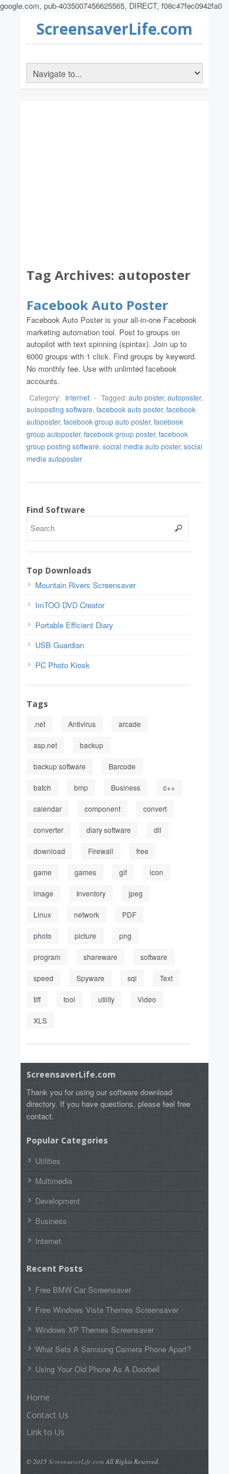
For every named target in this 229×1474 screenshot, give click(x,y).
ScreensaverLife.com (114, 28)
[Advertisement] (114, 186)
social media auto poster (141, 446)
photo (42, 936)
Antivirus (82, 724)
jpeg (136, 893)
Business (125, 787)
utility (106, 999)
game (42, 872)
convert (155, 808)
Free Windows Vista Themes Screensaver (107, 1309)
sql (132, 978)
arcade (130, 724)
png (125, 936)
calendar (47, 808)
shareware (100, 957)
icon (156, 872)
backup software (59, 766)
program (46, 957)
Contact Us (47, 1414)
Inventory (91, 893)
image (43, 893)
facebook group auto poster (106, 421)
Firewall (100, 851)
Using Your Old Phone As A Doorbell (97, 1369)
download (49, 851)
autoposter (184, 397)
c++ (169, 787)
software (153, 957)
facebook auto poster (129, 409)
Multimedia (53, 1180)
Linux (42, 914)
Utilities (47, 1160)
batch (42, 787)
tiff (37, 999)
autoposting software (59, 409)
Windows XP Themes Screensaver (94, 1329)
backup (91, 745)
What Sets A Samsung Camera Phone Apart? (113, 1349)
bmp (81, 787)
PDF (129, 914)
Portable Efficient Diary (74, 625)
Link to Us (45, 1432)
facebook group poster (119, 434)
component (102, 808)
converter (48, 830)
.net (39, 724)
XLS (40, 1020)
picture (85, 936)
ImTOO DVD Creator (70, 605)
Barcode (122, 766)
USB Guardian (59, 645)
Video (146, 999)
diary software (108, 830)
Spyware (90, 978)
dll (157, 830)
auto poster (146, 397)
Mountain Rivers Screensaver (85, 585)
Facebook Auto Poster (97, 305)
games (85, 872)
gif (123, 872)
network (86, 914)
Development (57, 1200)
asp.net (45, 745)
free (142, 851)
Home (38, 1397)
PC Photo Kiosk (62, 665)
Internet (77, 397)
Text (166, 978)
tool (69, 999)
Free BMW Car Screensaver (83, 1289)
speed (43, 978)
